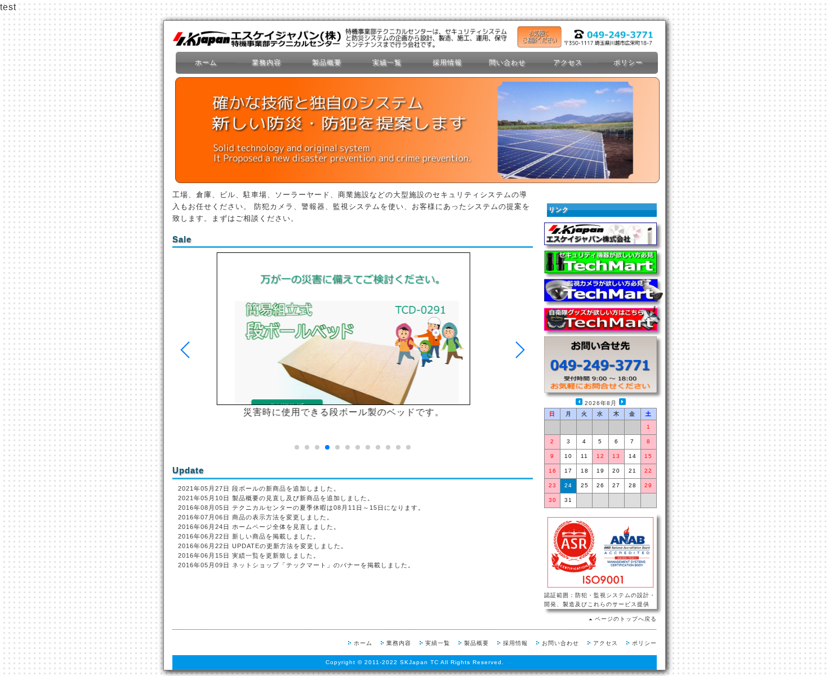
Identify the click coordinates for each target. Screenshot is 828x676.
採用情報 (447, 62)
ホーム (206, 62)
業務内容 (266, 62)
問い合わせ (507, 62)
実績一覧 (387, 62)
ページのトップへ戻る (626, 619)
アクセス (567, 62)
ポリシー (628, 62)
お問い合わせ (560, 643)
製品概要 (326, 62)
